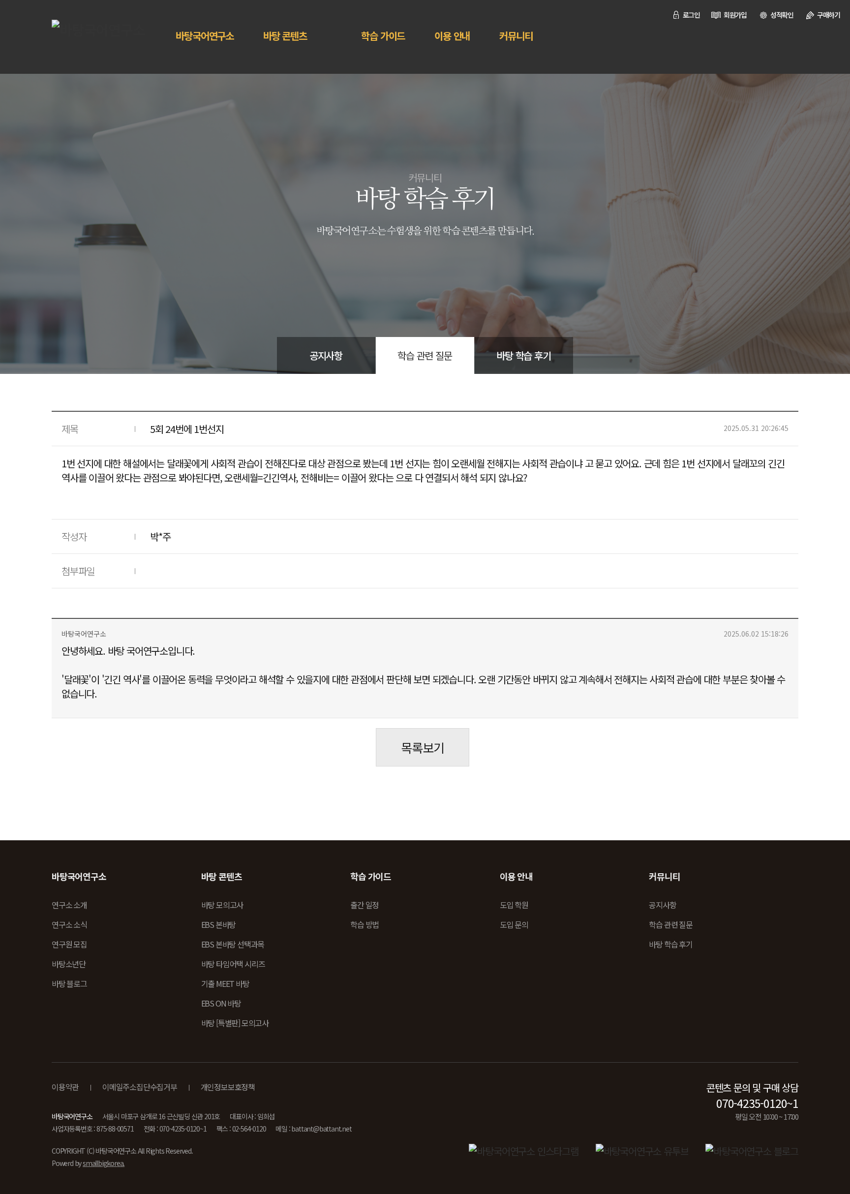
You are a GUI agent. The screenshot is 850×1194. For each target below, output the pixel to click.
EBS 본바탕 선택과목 (233, 944)
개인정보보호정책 (228, 1087)
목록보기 (422, 747)
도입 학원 (514, 905)
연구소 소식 (69, 924)
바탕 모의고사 (222, 905)
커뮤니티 (515, 36)
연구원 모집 (69, 944)
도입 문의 (514, 924)
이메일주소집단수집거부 (139, 1087)
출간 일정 (364, 905)
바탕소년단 (69, 964)
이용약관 (65, 1087)
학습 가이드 (383, 36)
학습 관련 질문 (424, 355)
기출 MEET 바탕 (225, 983)
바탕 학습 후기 (523, 355)
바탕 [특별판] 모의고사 (235, 1023)
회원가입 (735, 15)
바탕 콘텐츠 (285, 36)
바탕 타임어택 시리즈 (233, 964)
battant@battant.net (321, 1128)
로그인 (691, 15)
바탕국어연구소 (205, 36)
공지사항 (325, 355)
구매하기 (828, 15)
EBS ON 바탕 (221, 1003)
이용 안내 (452, 36)
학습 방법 (364, 924)
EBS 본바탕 (218, 924)
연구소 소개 (69, 905)
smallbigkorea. (103, 1163)
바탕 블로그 (69, 983)
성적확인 (781, 15)
